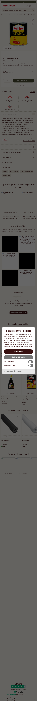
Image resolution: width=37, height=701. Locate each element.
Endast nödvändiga (18, 357)
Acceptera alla (18, 351)
